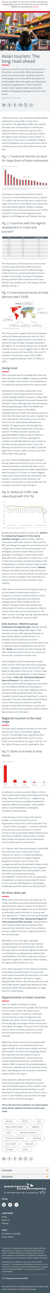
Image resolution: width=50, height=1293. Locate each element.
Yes (34, 7)
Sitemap (5, 1223)
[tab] (25, 1170)
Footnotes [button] (7, 1170)
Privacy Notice (7, 1237)
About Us (5, 1220)
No (37, 7)
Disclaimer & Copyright (11, 1233)
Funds (4, 1217)
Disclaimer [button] (7, 1176)
